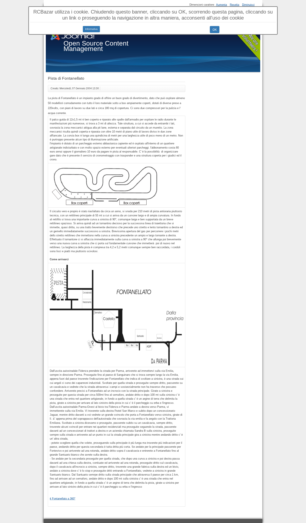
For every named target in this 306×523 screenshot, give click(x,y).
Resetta (234, 4)
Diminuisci (248, 4)
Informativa (91, 29)
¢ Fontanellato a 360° (62, 498)
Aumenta (221, 4)
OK (215, 29)
